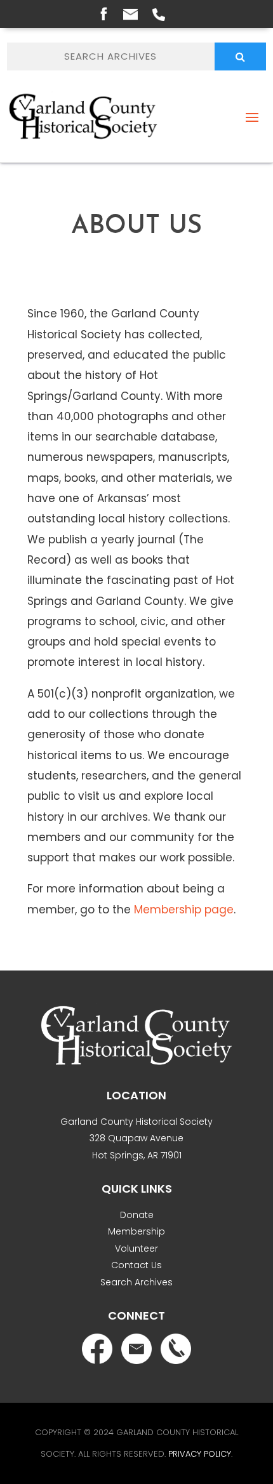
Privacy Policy (199, 1454)
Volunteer (136, 1248)
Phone (158, 14)
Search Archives (136, 1282)
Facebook (103, 13)
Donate (137, 1215)
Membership (136, 1231)
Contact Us (136, 1265)
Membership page (184, 909)
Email (130, 14)
